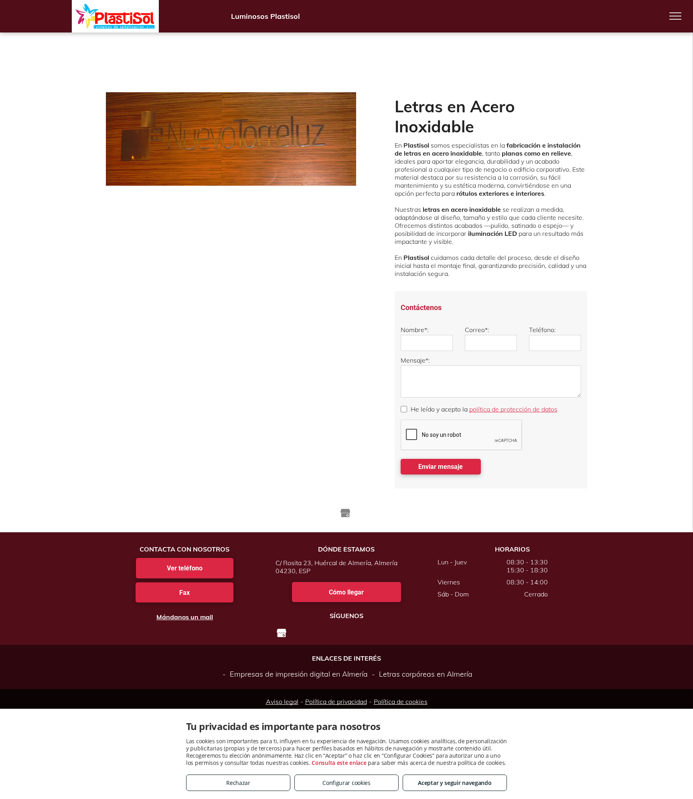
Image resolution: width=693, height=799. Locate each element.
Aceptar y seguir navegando (454, 783)
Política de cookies (401, 702)
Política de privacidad (336, 702)
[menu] (675, 16)
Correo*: (477, 330)
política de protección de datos (513, 409)
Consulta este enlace (339, 763)
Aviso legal (282, 702)
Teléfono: (542, 330)
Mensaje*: (415, 360)
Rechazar (238, 783)
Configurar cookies (346, 783)
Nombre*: (415, 330)
